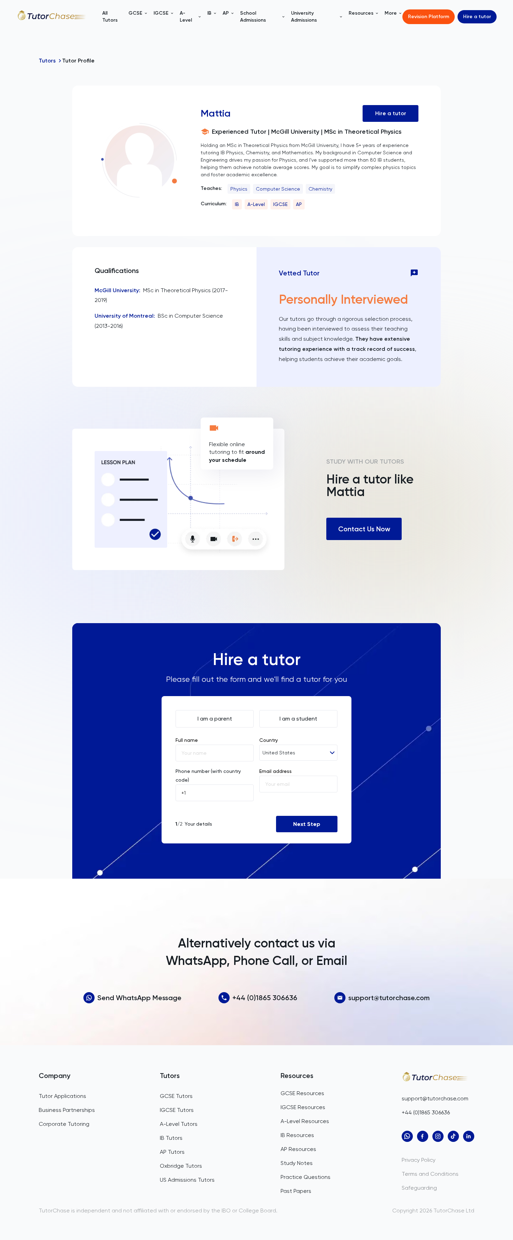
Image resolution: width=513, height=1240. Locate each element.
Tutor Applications (62, 1096)
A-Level (256, 204)
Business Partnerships (67, 1110)
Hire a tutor (477, 17)
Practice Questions (305, 1177)
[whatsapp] (407, 1136)
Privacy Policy (419, 1160)
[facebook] (422, 1136)
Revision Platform (428, 17)
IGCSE (280, 204)
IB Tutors (171, 1138)
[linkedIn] (468, 1136)
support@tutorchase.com (389, 998)
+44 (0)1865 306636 (264, 998)
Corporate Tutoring (64, 1124)
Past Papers (296, 1191)
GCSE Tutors (176, 1096)
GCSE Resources (302, 1093)
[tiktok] (453, 1136)
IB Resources (297, 1135)
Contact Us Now (364, 529)
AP (299, 204)
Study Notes (297, 1163)
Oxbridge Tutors (181, 1165)
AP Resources (298, 1149)
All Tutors (110, 16)
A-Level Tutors (179, 1124)
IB (237, 204)
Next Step (306, 824)
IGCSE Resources (303, 1107)
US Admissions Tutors (187, 1179)
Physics (238, 189)
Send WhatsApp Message (139, 998)
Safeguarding (419, 1187)
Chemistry (320, 189)
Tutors (47, 60)
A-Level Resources (305, 1121)
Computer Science (278, 189)
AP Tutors (172, 1152)
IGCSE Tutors (177, 1110)
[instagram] (438, 1136)
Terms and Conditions (430, 1174)
